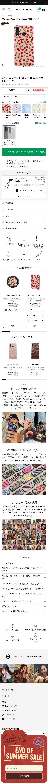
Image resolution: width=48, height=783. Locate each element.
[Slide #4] (32, 66)
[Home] (24, 10)
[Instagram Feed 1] (24, 673)
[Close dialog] (24, 740)
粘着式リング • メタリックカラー (12, 300)
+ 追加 (39, 190)
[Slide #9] (42, 66)
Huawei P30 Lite (8, 16)
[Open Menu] (4, 10)
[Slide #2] (27, 66)
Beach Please (13, 364)
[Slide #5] (34, 66)
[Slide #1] (25, 66)
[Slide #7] (38, 66)
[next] (45, 3)
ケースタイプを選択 (10, 123)
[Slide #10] (44, 66)
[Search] (9, 10)
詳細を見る (41, 123)
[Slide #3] (30, 66)
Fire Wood (35, 364)
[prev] (2, 3)
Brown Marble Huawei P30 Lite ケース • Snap (35, 369)
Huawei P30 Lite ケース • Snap (13, 369)
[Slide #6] (36, 66)
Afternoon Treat (13, 296)
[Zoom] (3, 65)
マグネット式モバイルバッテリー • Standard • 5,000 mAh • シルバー (35, 300)
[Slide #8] (40, 66)
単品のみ (12, 90)
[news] (38, 10)
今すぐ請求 (24, 776)
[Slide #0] (23, 66)
